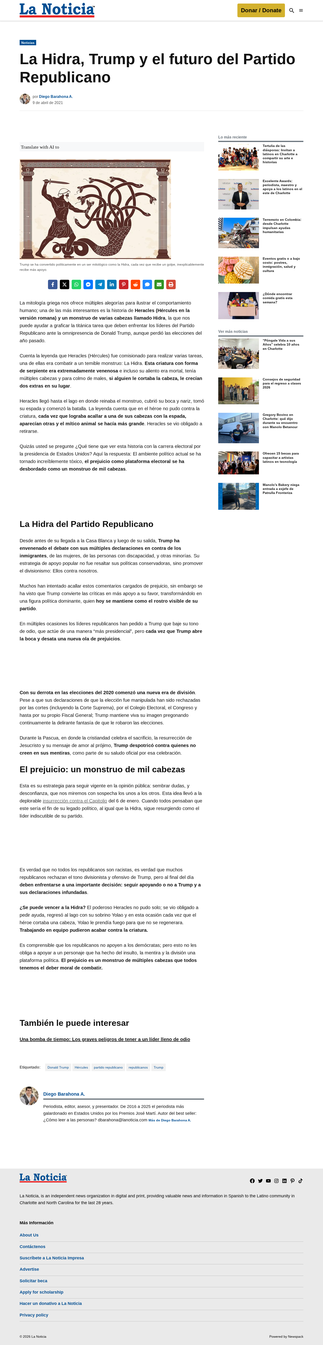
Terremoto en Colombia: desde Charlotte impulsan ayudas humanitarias (282, 226)
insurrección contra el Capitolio (75, 800)
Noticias (28, 43)
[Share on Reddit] (135, 284)
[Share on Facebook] (52, 284)
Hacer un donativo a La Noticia (51, 1303)
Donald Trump (58, 1067)
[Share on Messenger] (88, 284)
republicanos (138, 1067)
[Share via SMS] (147, 284)
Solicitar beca (33, 1280)
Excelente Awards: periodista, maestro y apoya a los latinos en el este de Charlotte (282, 187)
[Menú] (301, 10)
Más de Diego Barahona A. (169, 1120)
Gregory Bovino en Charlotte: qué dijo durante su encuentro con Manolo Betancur (280, 421)
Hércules (81, 1067)
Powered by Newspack (286, 1336)
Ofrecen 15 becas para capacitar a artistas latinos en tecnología (281, 457)
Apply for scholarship (41, 1292)
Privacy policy (34, 1315)
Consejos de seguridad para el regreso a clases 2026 (282, 383)
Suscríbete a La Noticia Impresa (52, 1258)
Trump (158, 1067)
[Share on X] (64, 284)
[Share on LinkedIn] (112, 284)
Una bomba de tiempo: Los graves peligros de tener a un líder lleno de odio (105, 1039)
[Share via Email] (159, 284)
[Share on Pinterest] (123, 284)
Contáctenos (32, 1246)
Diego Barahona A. (56, 97)
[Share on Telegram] (100, 284)
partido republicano (108, 1067)
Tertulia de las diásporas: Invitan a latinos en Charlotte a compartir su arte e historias (280, 154)
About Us (29, 1235)
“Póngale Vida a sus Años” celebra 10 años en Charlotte (281, 344)
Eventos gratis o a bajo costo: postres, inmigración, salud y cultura (281, 265)
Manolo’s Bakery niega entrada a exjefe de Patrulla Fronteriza (281, 489)
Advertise (29, 1269)
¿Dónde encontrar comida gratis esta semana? (277, 298)
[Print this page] (171, 284)
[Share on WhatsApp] (76, 284)
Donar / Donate (261, 10)
